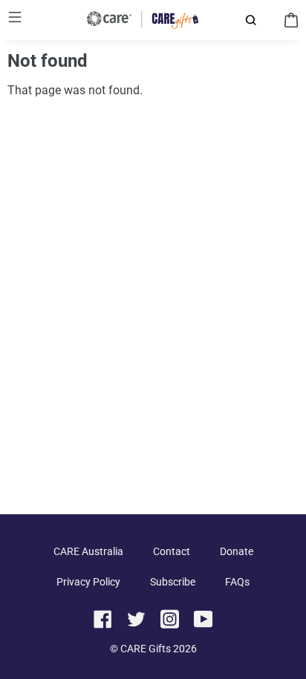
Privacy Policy (88, 582)
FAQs (237, 582)
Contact (171, 551)
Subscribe (172, 582)
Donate (236, 551)
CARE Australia (88, 551)
